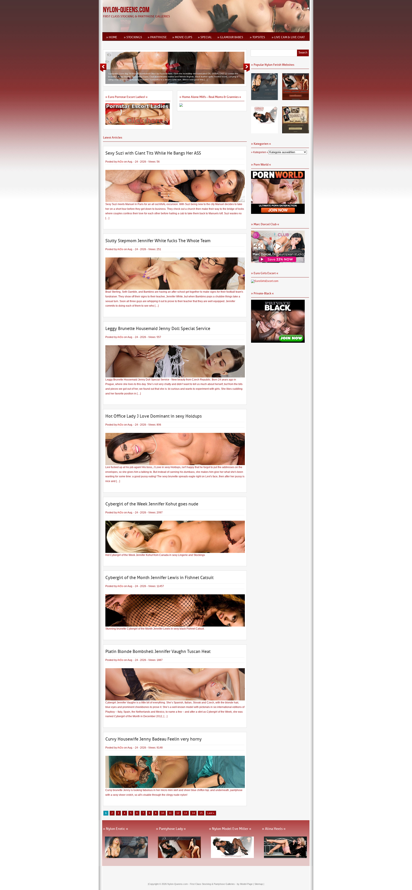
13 (185, 813)
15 (201, 813)
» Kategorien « (259, 152)
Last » (210, 813)
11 (170, 813)
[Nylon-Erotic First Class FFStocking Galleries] (264, 98)
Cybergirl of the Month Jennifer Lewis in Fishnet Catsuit (159, 577)
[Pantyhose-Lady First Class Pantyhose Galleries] (295, 98)
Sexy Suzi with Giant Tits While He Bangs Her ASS (153, 153)
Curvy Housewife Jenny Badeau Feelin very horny (153, 739)
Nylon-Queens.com (126, 10)
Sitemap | (259, 884)
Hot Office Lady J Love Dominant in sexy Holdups (153, 416)
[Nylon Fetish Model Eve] (264, 131)
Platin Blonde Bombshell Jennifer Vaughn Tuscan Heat (158, 651)
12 (177, 813)
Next (246, 68)
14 (193, 813)
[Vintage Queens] (295, 131)
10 (162, 813)
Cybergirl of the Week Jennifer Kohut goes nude (151, 504)
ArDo (120, 161)
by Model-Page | (245, 884)
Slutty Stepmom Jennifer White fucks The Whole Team (158, 240)
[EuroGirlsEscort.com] (264, 281)
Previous (103, 68)
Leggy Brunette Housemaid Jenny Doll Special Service (157, 328)
